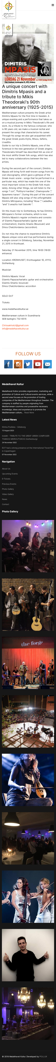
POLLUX (43, 1056)
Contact (5, 504)
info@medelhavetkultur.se (15, 328)
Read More (29, 412)
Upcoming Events (10, 474)
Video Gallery (8, 494)
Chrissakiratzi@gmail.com (15, 325)
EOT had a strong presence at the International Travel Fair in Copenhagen (28, 451)
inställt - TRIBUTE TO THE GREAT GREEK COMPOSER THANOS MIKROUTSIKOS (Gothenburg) (25, 439)
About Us (6, 468)
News (4, 499)
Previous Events (9, 484)
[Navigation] (53, 5)
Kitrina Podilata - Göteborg (14, 429)
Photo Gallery (8, 489)
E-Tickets (6, 479)
